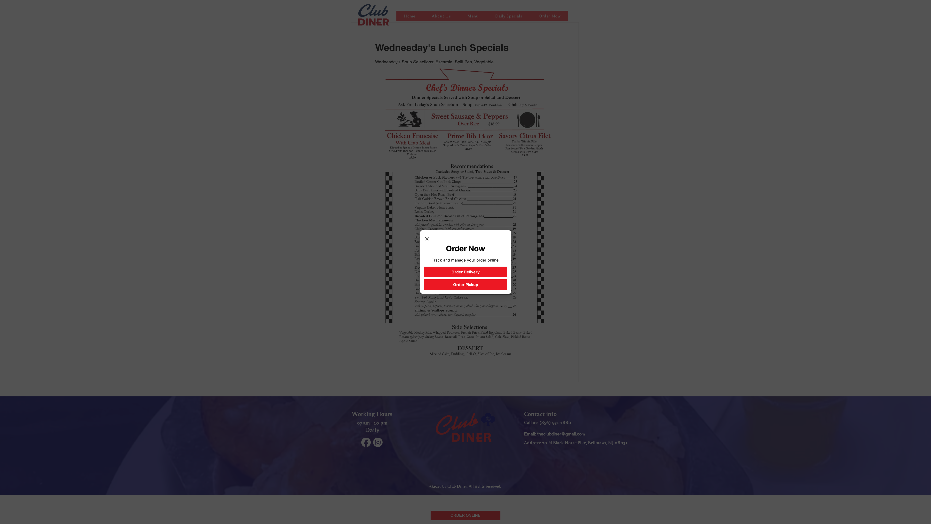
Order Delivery (465, 272)
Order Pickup (465, 284)
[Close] (427, 239)
